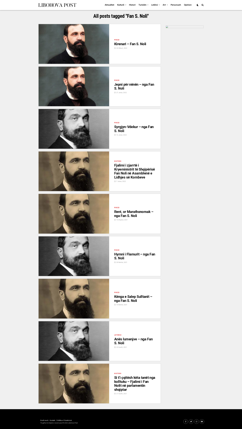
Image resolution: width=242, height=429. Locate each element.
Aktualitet (109, 5)
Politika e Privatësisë (64, 420)
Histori (132, 5)
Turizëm (142, 5)
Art (164, 5)
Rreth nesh (44, 420)
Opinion (188, 5)
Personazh (176, 5)
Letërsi (154, 5)
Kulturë (120, 5)
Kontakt (52, 420)
